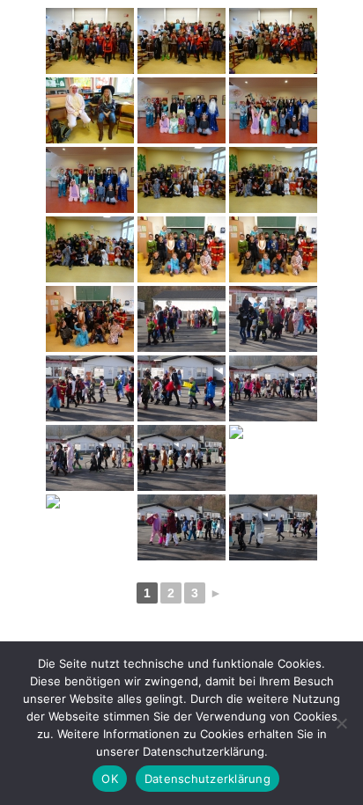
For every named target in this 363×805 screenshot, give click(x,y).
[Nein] (341, 723)
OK (109, 779)
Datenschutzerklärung (207, 779)
